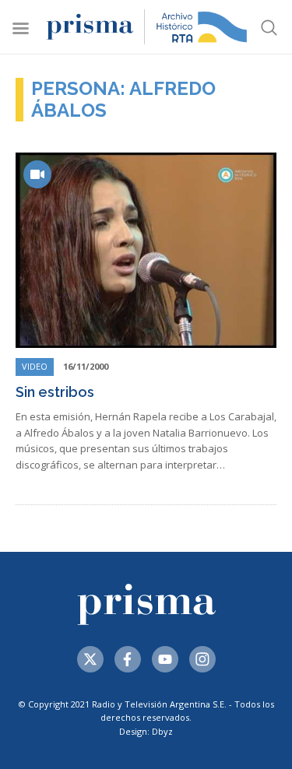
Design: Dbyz (146, 731)
